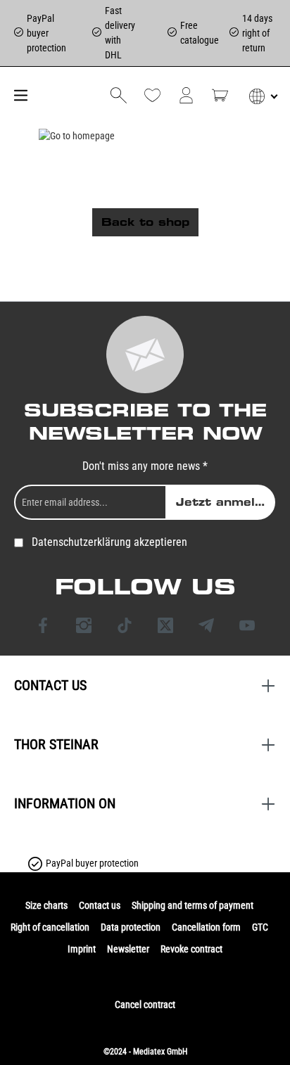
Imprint (82, 949)
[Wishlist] (152, 95)
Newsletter (128, 949)
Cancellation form (206, 927)
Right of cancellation (50, 927)
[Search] (118, 95)
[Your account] (186, 95)
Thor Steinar (56, 744)
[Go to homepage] (77, 136)
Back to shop (145, 222)
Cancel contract (145, 1004)
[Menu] (19, 95)
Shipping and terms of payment (192, 905)
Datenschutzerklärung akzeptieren (109, 542)
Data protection (130, 927)
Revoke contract (191, 949)
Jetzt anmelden (225, 502)
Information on (64, 803)
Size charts (46, 905)
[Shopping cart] (220, 95)
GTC (260, 927)
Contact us (99, 905)
